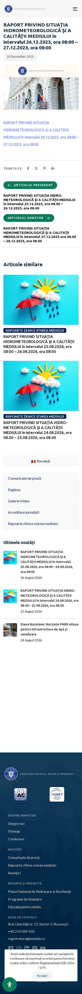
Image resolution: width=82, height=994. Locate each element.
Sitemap (14, 831)
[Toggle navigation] (59, 9)
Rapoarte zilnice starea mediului (32, 865)
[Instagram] (19, 948)
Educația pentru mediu (24, 907)
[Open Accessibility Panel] (9, 984)
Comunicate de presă (23, 857)
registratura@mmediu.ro (26, 939)
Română (43, 461)
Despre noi (16, 824)
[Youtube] (43, 948)
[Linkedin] (27, 948)
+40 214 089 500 (21, 931)
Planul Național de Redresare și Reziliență (39, 891)
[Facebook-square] (11, 948)
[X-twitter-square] (35, 948)
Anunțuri (14, 873)
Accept (42, 975)
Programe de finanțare (25, 899)
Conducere (16, 839)
